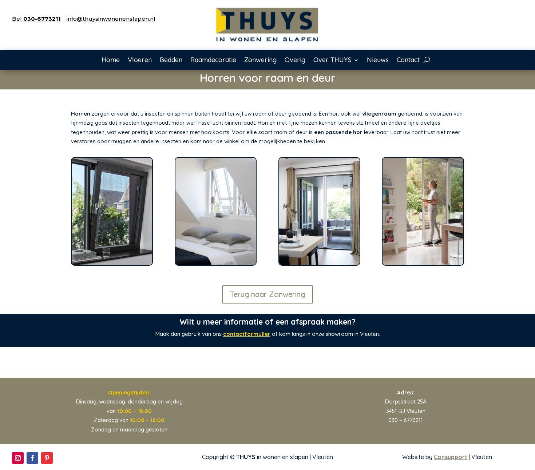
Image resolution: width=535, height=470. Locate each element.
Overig (295, 60)
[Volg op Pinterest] (47, 458)
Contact (408, 60)
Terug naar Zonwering (267, 294)
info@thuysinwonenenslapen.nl (111, 18)
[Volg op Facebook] (32, 458)
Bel (36, 18)
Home (111, 60)
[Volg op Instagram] (18, 458)
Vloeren (140, 60)
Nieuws (378, 60)
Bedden (171, 60)
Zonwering (260, 60)
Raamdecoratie (213, 60)
